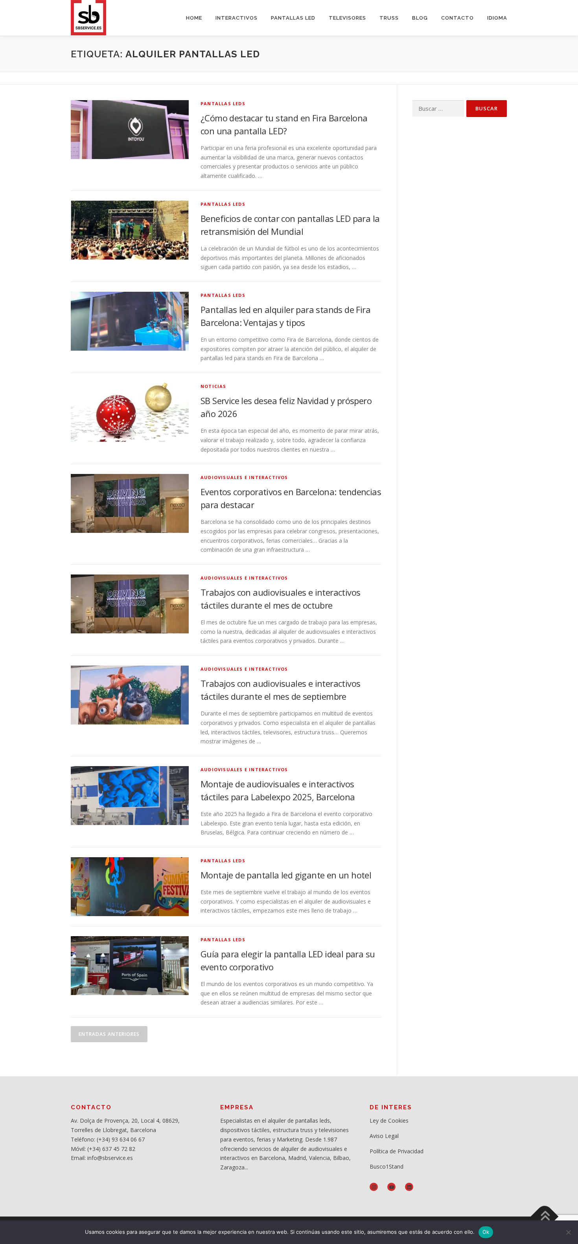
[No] (568, 1232)
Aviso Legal (384, 1136)
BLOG (420, 18)
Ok (486, 1232)
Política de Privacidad (396, 1151)
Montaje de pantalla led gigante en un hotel (286, 875)
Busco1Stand (386, 1166)
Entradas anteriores (109, 1034)
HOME (194, 18)
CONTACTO (457, 18)
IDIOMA (497, 18)
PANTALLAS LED (293, 18)
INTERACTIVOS (236, 18)
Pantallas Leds (223, 103)
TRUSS (389, 18)
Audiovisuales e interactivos (244, 477)
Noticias (213, 386)
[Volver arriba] (545, 1217)
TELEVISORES (347, 18)
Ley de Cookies (389, 1120)
